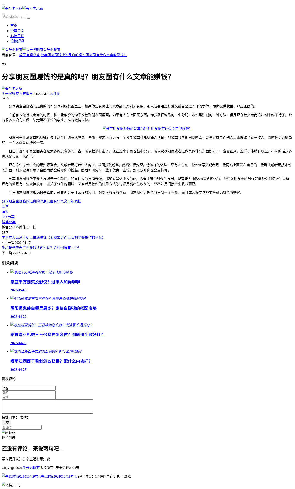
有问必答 (33, 55)
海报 (5, 211)
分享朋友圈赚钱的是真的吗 (22, 201)
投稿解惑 (17, 41)
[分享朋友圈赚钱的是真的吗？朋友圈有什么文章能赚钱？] (147, 129)
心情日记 (17, 36)
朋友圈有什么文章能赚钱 (62, 201)
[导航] (3, 4)
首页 (13, 25)
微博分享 (9, 222)
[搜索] (3, 13)
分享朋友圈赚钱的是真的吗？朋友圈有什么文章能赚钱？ (84, 55)
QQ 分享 (8, 217)
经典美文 (17, 31)
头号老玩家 (17, 94)
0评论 (55, 94)
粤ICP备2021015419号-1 (59, 476)
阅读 (5, 206)
